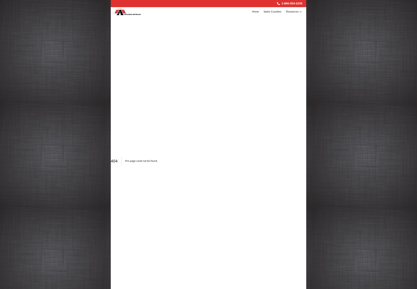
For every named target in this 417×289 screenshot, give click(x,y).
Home (255, 11)
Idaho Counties (272, 11)
